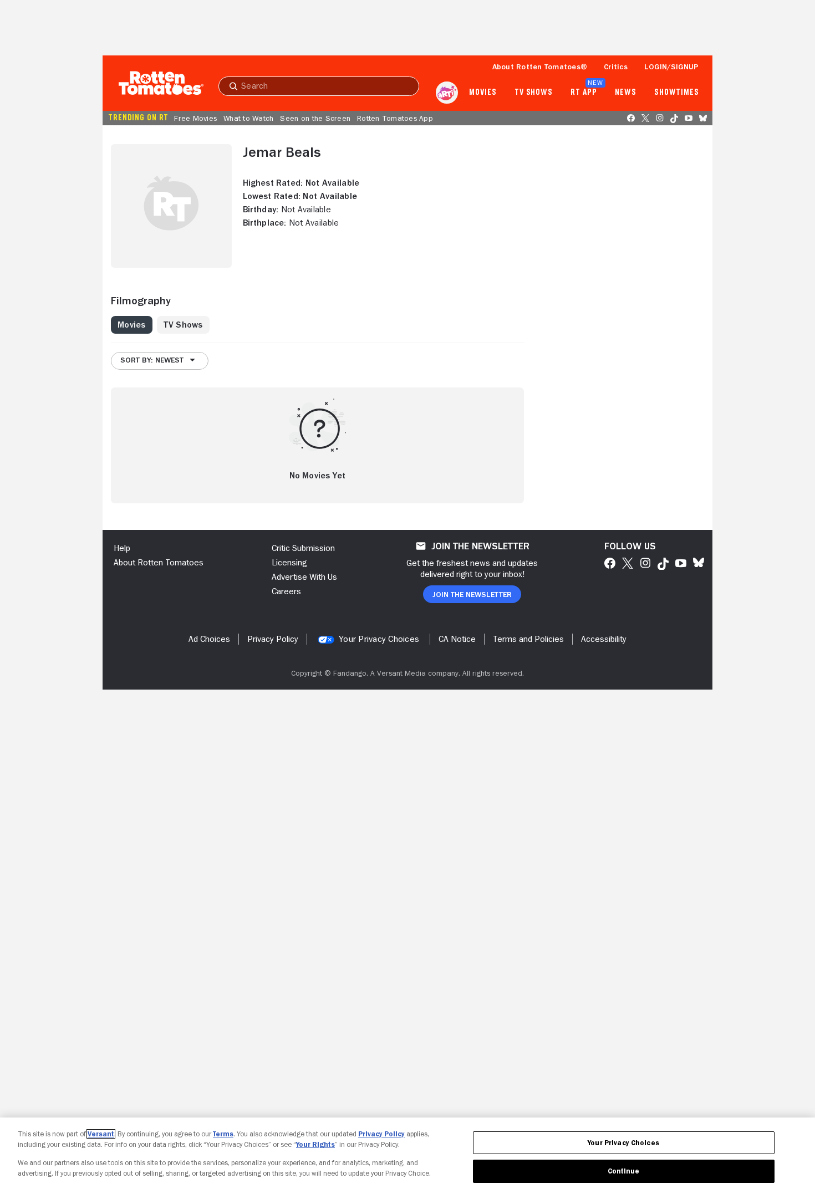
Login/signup (671, 66)
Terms (223, 1133)
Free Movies (195, 118)
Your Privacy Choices (379, 639)
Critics (616, 66)
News (625, 92)
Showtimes (676, 92)
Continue (624, 1171)
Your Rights (315, 1144)
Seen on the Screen (315, 118)
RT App (583, 92)
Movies (482, 92)
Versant (101, 1133)
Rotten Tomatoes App (395, 118)
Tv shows (534, 92)
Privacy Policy (381, 1133)
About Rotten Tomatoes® (540, 66)
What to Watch (248, 118)
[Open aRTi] (447, 92)
